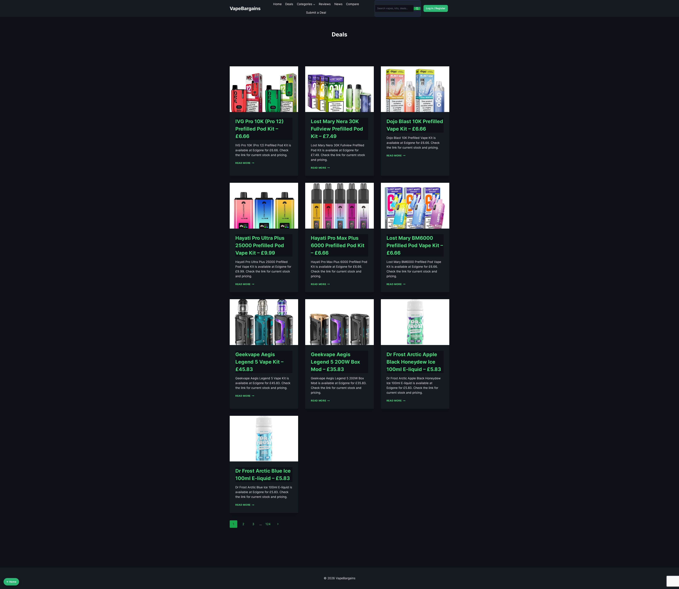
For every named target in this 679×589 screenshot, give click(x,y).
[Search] (417, 8)
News (338, 4)
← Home (11, 581)
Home (277, 4)
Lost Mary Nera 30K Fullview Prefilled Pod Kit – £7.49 (337, 128)
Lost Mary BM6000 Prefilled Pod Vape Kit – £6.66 (415, 245)
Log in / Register (435, 8)
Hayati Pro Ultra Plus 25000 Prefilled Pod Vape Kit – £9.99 (260, 245)
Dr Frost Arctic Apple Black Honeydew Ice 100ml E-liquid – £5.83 (414, 361)
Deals (289, 4)
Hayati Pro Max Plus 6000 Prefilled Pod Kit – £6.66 (337, 245)
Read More (244, 163)
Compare (352, 4)
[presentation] (264, 89)
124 (268, 524)
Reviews (325, 4)
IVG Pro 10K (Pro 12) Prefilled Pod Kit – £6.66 (259, 128)
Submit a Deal (316, 12)
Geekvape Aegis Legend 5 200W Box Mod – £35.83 (335, 361)
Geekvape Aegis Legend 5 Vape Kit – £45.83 (259, 361)
